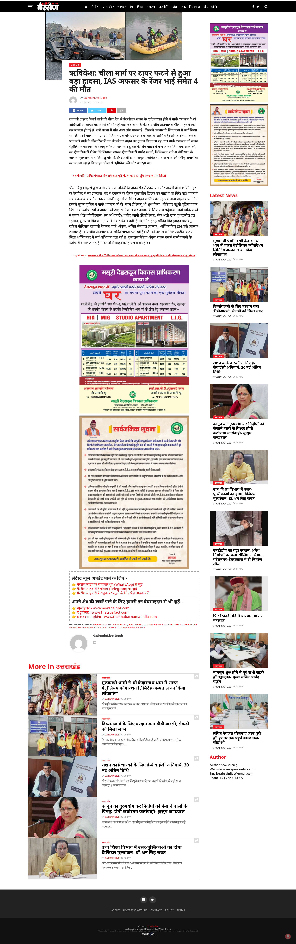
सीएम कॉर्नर (210, 7)
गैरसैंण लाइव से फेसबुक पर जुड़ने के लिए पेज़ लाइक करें (113, 593)
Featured (135, 624)
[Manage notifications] (288, 936)
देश (131, 7)
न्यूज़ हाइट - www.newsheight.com (103, 608)
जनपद (120, 7)
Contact (156, 910)
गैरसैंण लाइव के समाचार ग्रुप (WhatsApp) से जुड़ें (110, 584)
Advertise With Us (135, 910)
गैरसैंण (95, 7)
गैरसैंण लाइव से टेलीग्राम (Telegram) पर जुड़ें (107, 588)
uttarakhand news (131, 627)
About (115, 910)
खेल (174, 7)
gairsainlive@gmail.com (236, 774)
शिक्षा (140, 7)
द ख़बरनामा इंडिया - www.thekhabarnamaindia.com (117, 616)
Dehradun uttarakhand (110, 624)
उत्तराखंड (107, 7)
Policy (169, 910)
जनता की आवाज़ (190, 7)
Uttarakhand (153, 624)
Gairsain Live (112, 699)
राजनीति (163, 7)
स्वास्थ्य (151, 7)
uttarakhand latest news (97, 627)
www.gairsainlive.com (239, 769)
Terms (181, 910)
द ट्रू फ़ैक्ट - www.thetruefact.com (102, 612)
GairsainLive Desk (95, 97)
